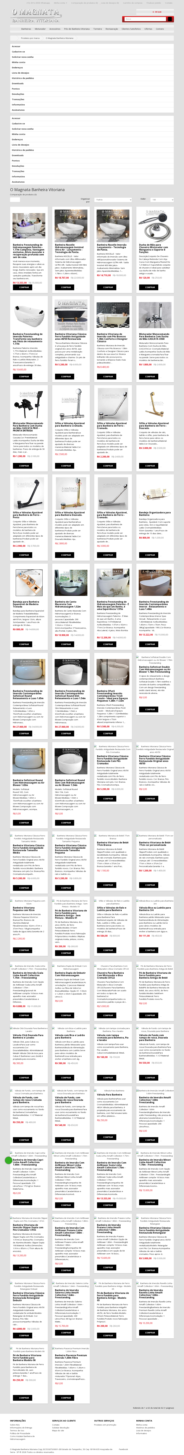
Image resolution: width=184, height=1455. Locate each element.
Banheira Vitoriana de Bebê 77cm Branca (113, 844)
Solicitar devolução (60, 1427)
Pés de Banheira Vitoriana (77, 28)
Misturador (40, 28)
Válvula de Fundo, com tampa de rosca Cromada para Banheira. (27, 1100)
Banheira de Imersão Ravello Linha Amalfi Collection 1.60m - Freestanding (151, 1294)
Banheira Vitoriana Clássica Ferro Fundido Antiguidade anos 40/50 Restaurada (71, 336)
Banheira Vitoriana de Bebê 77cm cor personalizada (155, 844)
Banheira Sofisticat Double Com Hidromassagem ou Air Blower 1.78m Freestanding (155, 669)
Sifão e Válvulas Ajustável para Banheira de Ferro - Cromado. (112, 426)
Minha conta (18, 62)
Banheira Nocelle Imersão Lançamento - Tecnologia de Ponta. (111, 247)
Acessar (16, 46)
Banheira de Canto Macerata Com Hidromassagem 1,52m (68, 604)
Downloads (18, 83)
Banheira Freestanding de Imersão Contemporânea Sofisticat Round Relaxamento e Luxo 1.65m (28, 694)
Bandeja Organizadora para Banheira (155, 514)
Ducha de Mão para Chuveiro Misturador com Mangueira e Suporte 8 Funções (153, 248)
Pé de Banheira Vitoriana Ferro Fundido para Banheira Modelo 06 (27, 1358)
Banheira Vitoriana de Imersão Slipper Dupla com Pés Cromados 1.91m (28, 1227)
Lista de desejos (20, 72)
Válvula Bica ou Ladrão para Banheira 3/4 (155, 909)
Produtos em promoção (105, 1424)
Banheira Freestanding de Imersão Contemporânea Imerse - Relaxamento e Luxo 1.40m (154, 605)
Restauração (112, 28)
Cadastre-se (18, 51)
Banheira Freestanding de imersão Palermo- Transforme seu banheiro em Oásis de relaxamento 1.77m (28, 338)
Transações (18, 99)
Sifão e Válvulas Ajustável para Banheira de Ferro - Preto (28, 515)
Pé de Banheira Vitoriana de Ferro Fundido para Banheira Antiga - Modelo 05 (113, 1296)
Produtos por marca (30, 38)
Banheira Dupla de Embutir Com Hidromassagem (70, 974)
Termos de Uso (17, 1430)
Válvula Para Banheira (109, 1094)
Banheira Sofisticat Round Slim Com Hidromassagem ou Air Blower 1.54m (70, 783)
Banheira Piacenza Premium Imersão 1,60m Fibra (71, 1356)
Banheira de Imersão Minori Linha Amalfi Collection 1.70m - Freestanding (155, 1162)
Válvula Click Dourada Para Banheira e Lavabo (28, 1036)
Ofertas (148, 28)
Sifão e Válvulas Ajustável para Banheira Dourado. (70, 514)
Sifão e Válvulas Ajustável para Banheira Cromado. (70, 424)
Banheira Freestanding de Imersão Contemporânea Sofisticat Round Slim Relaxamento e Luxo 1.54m (70, 694)
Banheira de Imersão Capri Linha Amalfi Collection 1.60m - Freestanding (28, 1162)
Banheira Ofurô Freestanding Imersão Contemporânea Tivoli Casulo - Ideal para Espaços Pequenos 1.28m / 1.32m (112, 695)
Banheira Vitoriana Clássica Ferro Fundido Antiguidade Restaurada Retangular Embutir (28, 1296)
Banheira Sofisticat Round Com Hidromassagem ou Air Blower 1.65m (28, 783)
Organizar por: (85, 200)
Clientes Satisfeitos (131, 28)
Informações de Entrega (21, 1427)
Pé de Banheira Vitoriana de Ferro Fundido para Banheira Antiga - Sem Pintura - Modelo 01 (71, 914)
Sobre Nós (15, 1424)
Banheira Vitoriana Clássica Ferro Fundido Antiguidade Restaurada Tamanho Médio (28, 849)
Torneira (97, 28)
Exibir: (143, 199)
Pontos (16, 88)
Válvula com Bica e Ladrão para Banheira (70, 1036)
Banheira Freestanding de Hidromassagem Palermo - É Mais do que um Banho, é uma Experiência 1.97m (113, 605)
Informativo (18, 104)
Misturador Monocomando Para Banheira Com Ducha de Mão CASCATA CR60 (154, 336)
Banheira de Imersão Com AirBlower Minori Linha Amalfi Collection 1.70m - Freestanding (69, 1166)
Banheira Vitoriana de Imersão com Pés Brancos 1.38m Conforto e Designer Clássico (112, 337)
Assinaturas (18, 110)
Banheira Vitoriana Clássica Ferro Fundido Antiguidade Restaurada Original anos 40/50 (155, 760)
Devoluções (18, 94)
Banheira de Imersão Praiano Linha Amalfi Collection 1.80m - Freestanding (109, 1228)
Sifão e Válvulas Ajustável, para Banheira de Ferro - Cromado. (112, 515)
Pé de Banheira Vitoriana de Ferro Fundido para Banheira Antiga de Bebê (155, 975)
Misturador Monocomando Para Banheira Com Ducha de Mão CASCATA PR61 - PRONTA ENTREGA (28, 427)
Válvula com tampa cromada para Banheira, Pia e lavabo (113, 1038)
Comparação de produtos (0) (23, 194)
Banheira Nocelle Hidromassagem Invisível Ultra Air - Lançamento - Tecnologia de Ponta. (69, 248)
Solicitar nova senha (22, 57)
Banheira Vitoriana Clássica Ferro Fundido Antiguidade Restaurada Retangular (155, 1230)
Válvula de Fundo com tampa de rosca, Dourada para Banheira (153, 1038)
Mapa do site (58, 1430)
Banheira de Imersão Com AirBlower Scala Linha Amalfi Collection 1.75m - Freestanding (111, 1166)
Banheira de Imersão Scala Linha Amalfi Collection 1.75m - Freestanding (28, 975)
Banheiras (26, 28)
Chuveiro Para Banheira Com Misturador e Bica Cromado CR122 (110, 975)
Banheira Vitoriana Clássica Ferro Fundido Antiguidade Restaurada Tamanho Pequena (71, 849)
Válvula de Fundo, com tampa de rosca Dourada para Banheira (69, 1100)
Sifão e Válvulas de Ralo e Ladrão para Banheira (111, 909)
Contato (160, 28)
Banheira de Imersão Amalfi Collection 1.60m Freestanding (155, 1100)
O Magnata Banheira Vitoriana (59, 38)
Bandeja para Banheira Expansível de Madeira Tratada (26, 604)
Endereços (17, 67)
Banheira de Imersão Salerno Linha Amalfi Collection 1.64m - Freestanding (67, 1294)
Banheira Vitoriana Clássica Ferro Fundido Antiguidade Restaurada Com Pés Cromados (113, 760)
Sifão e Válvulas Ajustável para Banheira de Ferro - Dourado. (154, 426)
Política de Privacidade (20, 1433)
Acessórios (54, 28)
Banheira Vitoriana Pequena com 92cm (24, 909)
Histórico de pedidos (23, 78)
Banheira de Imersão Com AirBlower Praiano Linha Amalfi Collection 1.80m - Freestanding (69, 1231)
